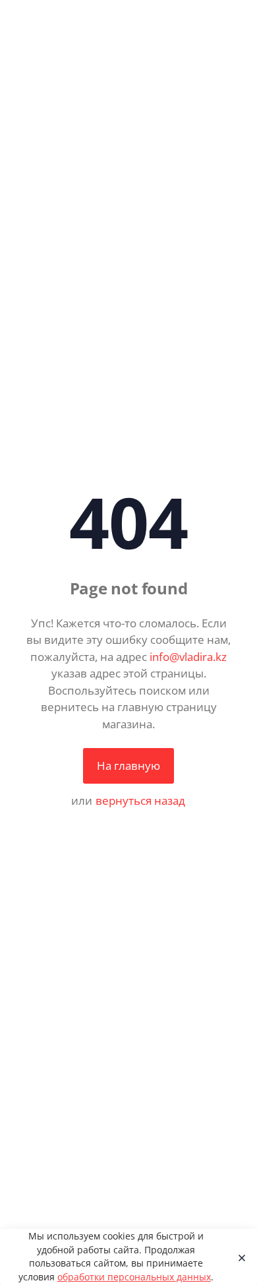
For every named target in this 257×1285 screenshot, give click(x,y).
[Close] (238, 1257)
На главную (128, 765)
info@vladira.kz (188, 656)
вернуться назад (140, 800)
